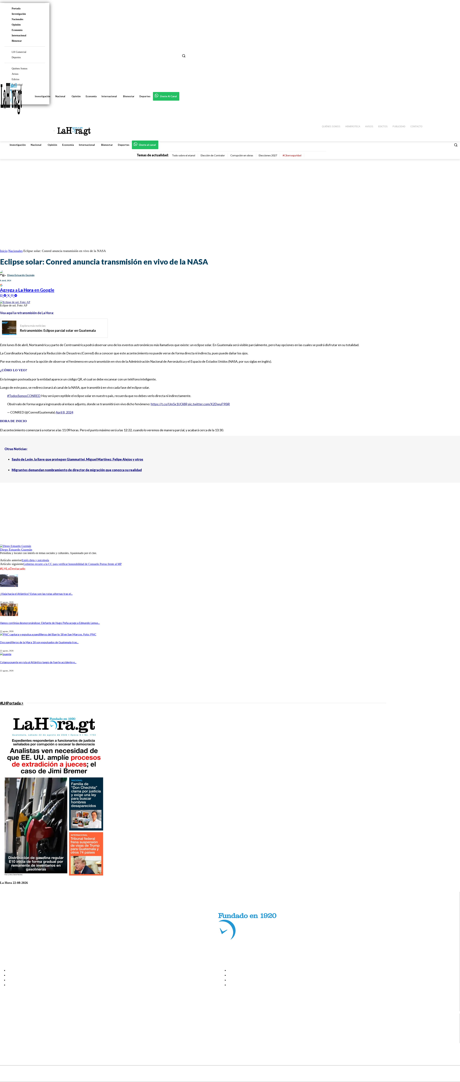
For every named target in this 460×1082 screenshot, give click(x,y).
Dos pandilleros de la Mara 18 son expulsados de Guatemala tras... (39, 642)
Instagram (17, 1027)
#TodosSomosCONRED (24, 396)
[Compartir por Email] (12, 295)
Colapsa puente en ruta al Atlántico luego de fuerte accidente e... (38, 662)
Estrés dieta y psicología (35, 560)
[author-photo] (15, 546)
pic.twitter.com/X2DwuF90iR (209, 404)
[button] (455, 145)
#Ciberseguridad (292, 155)
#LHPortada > (11, 703)
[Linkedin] (6, 1032)
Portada (16, 8)
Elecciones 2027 (268, 155)
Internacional (19, 35)
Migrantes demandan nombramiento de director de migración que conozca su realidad (77, 470)
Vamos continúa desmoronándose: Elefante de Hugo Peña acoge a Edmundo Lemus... (50, 622)
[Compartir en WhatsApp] (2, 295)
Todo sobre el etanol (183, 155)
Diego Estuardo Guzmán (20, 275)
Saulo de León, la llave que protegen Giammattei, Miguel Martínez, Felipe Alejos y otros (77, 459)
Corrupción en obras (241, 155)
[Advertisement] (108, 519)
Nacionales (17, 19)
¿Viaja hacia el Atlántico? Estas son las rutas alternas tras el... (36, 593)
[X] (6, 1036)
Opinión (16, 24)
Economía (17, 30)
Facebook (17, 1022)
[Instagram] (6, 1027)
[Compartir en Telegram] (15, 295)
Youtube (16, 1040)
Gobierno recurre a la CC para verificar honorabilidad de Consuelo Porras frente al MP (72, 564)
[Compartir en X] (9, 295)
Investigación (19, 14)
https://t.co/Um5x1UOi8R (169, 404)
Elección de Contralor (213, 155)
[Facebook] (6, 1023)
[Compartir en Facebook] (5, 295)
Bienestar (17, 41)
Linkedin (16, 1031)
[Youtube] (6, 1041)
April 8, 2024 (64, 412)
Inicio (4, 251)
